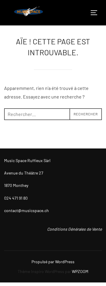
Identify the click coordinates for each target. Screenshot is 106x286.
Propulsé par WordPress (53, 261)
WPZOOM (80, 271)
